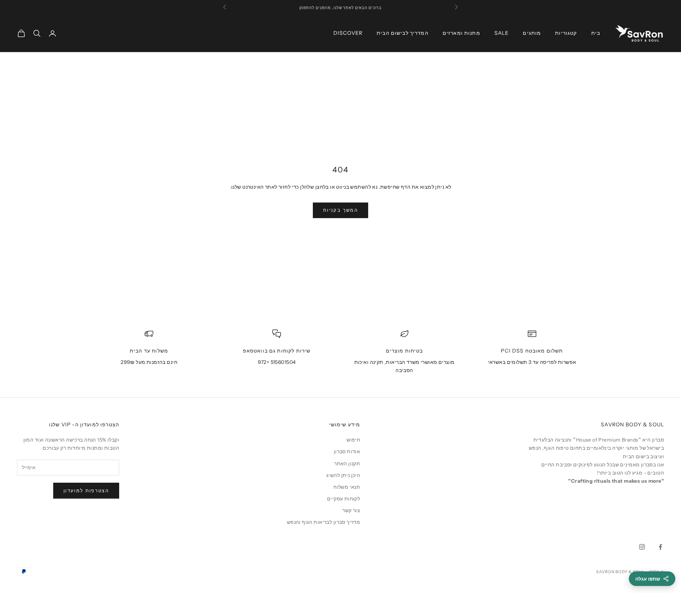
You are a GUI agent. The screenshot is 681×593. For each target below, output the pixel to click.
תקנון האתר (347, 463)
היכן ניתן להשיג (343, 475)
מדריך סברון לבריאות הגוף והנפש (323, 522)
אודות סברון (347, 451)
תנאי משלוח (346, 487)
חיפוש (353, 440)
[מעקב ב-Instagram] (642, 546)
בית (595, 33)
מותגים (532, 33)
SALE (501, 33)
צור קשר (351, 510)
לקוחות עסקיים (343, 498)
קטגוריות (566, 33)
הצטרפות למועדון (86, 490)
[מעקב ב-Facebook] (660, 546)
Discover (347, 33)
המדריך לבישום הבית (402, 33)
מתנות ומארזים (461, 33)
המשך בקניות (340, 210)
